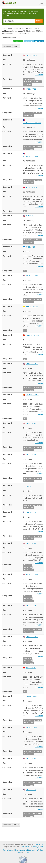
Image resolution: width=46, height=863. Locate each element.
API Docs (40, 850)
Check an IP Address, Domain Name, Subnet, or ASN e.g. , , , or (20, 13)
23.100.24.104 (31, 55)
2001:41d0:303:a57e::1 (32, 122)
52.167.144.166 (32, 363)
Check (38, 21)
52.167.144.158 (32, 636)
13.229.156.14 (31, 696)
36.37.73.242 (31, 667)
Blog (4, 850)
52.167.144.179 (32, 574)
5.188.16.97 (30, 247)
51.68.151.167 (31, 187)
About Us (10, 850)
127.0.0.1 (29, 486)
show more (39, 74)
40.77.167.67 (31, 758)
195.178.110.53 (32, 512)
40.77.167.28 (31, 543)
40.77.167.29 (31, 89)
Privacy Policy (38, 846)
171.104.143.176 (32, 394)
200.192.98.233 (32, 306)
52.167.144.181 (32, 275)
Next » (16, 46)
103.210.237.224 (32, 335)
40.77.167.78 (31, 454)
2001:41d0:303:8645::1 (32, 156)
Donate (26, 852)
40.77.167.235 (31, 423)
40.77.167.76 (31, 605)
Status (20, 852)
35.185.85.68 (31, 215)
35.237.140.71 (31, 727)
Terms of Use (24, 846)
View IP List (39, 844)
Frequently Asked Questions (25, 850)
